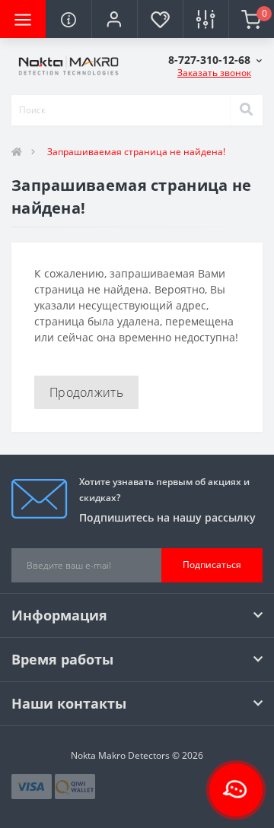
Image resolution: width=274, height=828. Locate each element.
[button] (114, 19)
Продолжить (86, 392)
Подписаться (212, 564)
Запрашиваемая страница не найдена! (136, 151)
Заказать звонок (214, 72)
